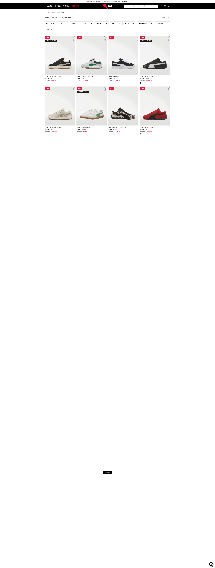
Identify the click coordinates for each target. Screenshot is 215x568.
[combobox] (141, 6)
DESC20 (62, 12)
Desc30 (58, 12)
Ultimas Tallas (51, 41)
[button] (50, 23)
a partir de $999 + (107, 1)
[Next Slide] (213, 1)
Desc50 (50, 12)
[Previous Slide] (1, 1)
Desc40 (54, 12)
